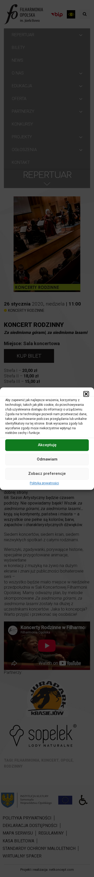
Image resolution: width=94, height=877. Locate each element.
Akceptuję (47, 445)
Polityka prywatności (44, 483)
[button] (86, 393)
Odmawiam (47, 459)
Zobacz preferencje (47, 473)
